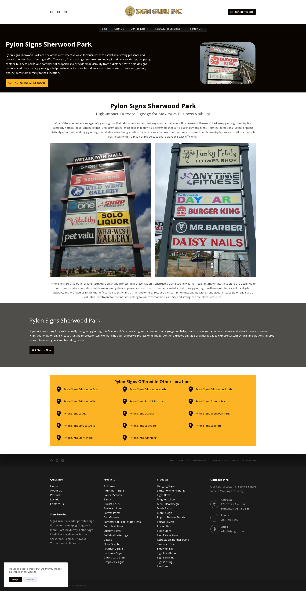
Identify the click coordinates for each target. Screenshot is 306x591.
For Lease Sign (113, 553)
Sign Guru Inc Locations (167, 28)
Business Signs (113, 508)
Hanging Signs (166, 486)
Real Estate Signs (167, 535)
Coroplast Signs (113, 526)
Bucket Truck (112, 504)
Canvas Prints (112, 513)
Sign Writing (164, 562)
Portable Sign (165, 522)
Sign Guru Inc (79, 585)
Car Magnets (112, 517)
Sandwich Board (167, 544)
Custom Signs (112, 530)
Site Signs (163, 566)
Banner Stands (113, 495)
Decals (108, 539)
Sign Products (138, 28)
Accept (15, 579)
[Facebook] (51, 12)
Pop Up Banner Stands (171, 517)
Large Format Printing (171, 490)
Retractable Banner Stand (173, 539)
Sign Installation (167, 553)
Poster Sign (164, 526)
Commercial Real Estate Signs (122, 522)
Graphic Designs (114, 562)
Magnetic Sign (166, 499)
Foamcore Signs (114, 548)
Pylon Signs (164, 530)
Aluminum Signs (114, 490)
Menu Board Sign (168, 504)
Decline (30, 579)
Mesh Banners (166, 508)
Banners (109, 499)
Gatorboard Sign (114, 557)
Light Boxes (164, 495)
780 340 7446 (229, 520)
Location (55, 499)
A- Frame (109, 486)
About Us (119, 28)
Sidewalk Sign (165, 548)
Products (56, 495)
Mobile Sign (164, 513)
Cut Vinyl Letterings (116, 535)
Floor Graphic (112, 544)
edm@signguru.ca (232, 531)
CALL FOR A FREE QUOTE (241, 12)
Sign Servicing (165, 557)
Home (104, 28)
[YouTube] (66, 12)
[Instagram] (58, 12)
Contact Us (196, 28)
